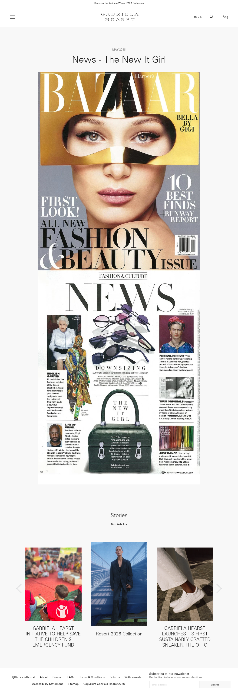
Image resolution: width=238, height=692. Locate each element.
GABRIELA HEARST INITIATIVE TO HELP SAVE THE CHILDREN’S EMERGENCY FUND (53, 636)
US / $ (197, 17)
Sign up (215, 684)
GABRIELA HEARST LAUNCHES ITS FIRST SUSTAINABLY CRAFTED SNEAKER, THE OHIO (185, 636)
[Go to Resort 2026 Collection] (119, 584)
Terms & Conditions (92, 677)
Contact (58, 677)
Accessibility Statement (47, 684)
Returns (114, 677)
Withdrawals (133, 677)
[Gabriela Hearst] (120, 17)
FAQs (70, 677)
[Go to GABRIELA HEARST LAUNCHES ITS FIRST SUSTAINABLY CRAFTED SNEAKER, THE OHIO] (185, 584)
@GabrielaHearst (23, 677)
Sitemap (73, 684)
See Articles (119, 524)
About (44, 677)
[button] (19, 588)
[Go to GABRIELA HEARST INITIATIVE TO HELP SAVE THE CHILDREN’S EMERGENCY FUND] (53, 584)
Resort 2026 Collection (119, 634)
